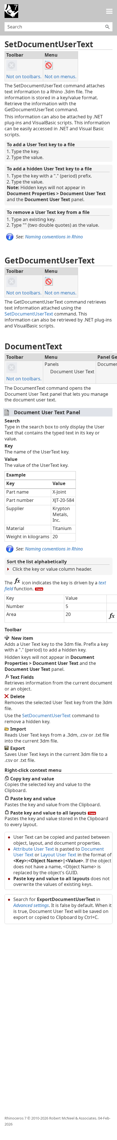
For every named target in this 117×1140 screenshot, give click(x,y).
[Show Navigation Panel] (109, 11)
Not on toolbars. (23, 76)
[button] (107, 26)
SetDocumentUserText (29, 314)
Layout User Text (58, 855)
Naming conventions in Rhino (54, 237)
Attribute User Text (33, 849)
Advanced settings (31, 905)
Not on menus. (60, 76)
